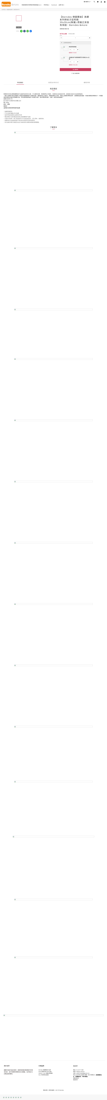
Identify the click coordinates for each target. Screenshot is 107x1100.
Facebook (54, 5)
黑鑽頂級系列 (16, 9)
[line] (21, 31)
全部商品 (4, 9)
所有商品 (46, 5)
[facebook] (24, 31)
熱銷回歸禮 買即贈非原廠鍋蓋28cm (31, 5)
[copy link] (31, 31)
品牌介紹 (61, 5)
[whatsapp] (27, 31)
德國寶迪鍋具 (10, 9)
